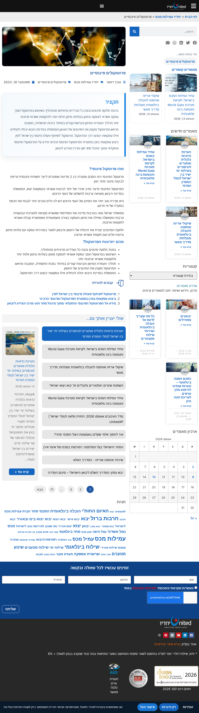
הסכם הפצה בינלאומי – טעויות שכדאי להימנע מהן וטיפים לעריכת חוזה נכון (181, 390)
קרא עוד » (186, 190)
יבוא (85, 518)
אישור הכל (147, 707)
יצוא (77, 525)
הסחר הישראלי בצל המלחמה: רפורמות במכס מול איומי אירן (83, 447)
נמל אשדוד (116, 531)
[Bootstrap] (172, 635)
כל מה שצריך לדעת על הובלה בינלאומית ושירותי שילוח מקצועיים (145, 327)
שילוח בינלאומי (82, 547)
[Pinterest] (165, 635)
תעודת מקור (64, 554)
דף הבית (191, 17)
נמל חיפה (99, 532)
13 (153, 477)
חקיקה (123, 519)
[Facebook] (191, 635)
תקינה (39, 554)
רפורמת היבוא (46, 539)
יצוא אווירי (65, 526)
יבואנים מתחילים (185, 318)
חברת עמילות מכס (17, 511)
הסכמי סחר (40, 511)
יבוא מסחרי (107, 526)
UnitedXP (120, 511)
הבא (40, 489)
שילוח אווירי (108, 547)
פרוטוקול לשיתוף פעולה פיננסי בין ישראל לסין (83, 294)
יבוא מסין (95, 526)
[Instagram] (159, 635)
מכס (11, 526)
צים (70, 539)
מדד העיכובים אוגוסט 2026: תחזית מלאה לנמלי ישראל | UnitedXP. (85, 419)
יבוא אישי (73, 519)
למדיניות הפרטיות (144, 588)
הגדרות (188, 707)
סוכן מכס (86, 532)
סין (33, 532)
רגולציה (62, 539)
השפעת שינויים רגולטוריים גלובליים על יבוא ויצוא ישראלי (86, 385)
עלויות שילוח (24, 532)
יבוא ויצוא (59, 519)
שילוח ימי (57, 547)
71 (52, 489)
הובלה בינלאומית (65, 511)
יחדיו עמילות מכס (168, 17)
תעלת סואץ (49, 554)
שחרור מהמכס (27, 539)
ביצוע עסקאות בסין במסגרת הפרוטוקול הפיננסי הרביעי (77, 299)
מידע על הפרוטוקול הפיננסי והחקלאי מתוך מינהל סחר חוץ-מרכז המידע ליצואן (61, 303)
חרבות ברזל (105, 518)
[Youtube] (178, 635)
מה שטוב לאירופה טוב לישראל (36, 526)
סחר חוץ (53, 532)
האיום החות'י (95, 511)
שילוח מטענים (37, 547)
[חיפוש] (134, 31)
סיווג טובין (42, 531)
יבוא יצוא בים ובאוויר (34, 519)
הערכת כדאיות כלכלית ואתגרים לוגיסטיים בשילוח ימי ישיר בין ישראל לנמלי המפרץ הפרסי (182, 169)
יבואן (85, 526)
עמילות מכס (110, 538)
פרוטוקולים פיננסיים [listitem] (180, 61)
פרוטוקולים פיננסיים (52, 82)
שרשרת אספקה (87, 554)
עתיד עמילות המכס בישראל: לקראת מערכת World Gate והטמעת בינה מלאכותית (145, 165)
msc (112, 511)
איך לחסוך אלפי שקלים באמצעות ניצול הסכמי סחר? (88, 434)
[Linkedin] (185, 635)
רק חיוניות (169, 707)
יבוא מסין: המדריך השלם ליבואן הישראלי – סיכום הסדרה (85, 472)
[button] (102, 6)
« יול (194, 518)
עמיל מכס (83, 539)
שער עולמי (106, 554)
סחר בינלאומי (69, 532)
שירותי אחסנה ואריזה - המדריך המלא (98, 460)
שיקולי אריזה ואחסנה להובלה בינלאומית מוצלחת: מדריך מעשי (182, 232)
